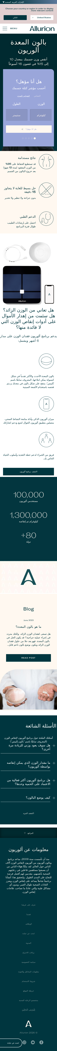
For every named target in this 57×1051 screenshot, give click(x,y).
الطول (16, 104)
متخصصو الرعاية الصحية (28, 1000)
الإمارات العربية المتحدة (14, 2)
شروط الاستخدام (28, 981)
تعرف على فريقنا (28, 905)
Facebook (41, 1042)
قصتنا (28, 914)
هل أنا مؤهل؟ (31, 129)
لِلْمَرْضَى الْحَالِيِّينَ (28, 1010)
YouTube (33, 1042)
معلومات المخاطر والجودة (28, 972)
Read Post (28, 658)
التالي (15, 17)
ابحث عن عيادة (13, 1043)
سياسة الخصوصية (28, 962)
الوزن (41, 104)
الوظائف (28, 924)
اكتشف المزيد (28, 813)
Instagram (24, 1042)
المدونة (28, 943)
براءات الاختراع (28, 952)
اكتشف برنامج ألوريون (28, 471)
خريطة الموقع (28, 991)
